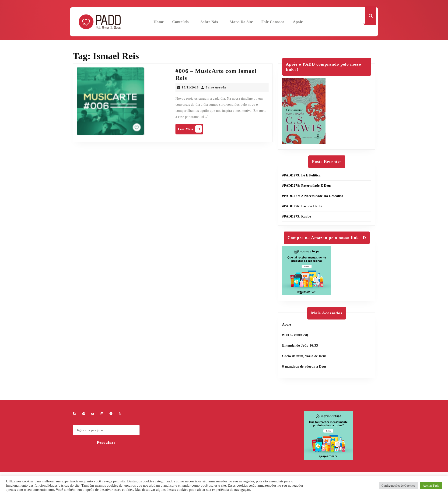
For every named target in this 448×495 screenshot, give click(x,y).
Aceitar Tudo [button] (431, 485)
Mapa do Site (241, 22)
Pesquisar (106, 442)
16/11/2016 (190, 87)
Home (159, 22)
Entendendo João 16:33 (300, 345)
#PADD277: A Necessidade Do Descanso (312, 196)
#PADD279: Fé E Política (301, 175)
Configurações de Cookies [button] (398, 485)
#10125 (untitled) (295, 335)
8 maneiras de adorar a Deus (304, 366)
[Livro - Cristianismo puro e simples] (304, 110)
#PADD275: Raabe (296, 216)
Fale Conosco (272, 22)
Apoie (298, 22)
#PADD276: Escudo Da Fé (302, 206)
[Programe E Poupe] (306, 270)
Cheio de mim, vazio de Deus (304, 356)
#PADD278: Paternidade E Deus (306, 185)
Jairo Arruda (216, 87)
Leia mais (190, 130)
